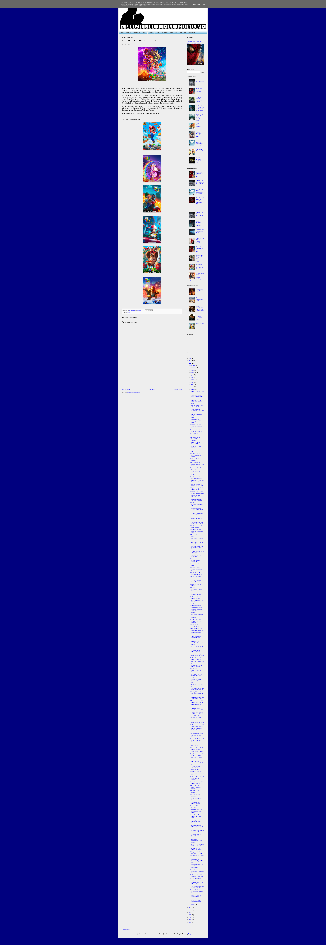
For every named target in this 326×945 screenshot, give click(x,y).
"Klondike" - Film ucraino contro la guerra (196, 514)
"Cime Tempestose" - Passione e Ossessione (199, 223)
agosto (192, 375)
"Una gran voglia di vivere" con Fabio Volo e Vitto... (196, 852)
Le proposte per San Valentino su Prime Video (197, 709)
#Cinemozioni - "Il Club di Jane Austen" (199, 299)
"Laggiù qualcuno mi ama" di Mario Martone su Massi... (196, 548)
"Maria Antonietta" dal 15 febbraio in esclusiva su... (197, 701)
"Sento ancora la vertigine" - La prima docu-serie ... (197, 593)
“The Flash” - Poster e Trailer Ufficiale (195, 625)
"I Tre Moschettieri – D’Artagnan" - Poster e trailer (196, 589)
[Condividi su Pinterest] (152, 310)
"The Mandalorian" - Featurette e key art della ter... (196, 861)
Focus (144, 32)
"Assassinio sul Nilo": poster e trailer (199, 290)
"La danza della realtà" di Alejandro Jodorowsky (196, 500)
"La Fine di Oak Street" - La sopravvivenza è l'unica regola (199, 143)
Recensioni (136, 32)
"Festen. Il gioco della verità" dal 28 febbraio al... (196, 426)
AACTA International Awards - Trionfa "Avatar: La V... (197, 464)
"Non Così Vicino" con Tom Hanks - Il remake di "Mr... (197, 670)
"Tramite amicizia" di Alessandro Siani (195, 705)
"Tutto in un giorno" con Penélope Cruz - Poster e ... (196, 730)
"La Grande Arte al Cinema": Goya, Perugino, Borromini (197, 778)
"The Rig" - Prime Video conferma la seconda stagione (196, 455)
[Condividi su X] (149, 310)
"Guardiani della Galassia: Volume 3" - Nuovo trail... (197, 712)
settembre (193, 372)
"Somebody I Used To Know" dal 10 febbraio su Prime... (197, 773)
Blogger (190, 934)
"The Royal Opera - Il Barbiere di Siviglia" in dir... (196, 693)
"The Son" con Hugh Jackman (195, 795)
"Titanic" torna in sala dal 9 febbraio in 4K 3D (196, 782)
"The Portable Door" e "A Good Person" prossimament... (196, 866)
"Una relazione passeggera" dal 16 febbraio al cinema (197, 654)
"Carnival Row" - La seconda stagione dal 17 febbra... (196, 643)
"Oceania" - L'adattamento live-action (199, 125)
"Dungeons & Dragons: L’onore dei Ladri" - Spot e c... (197, 681)
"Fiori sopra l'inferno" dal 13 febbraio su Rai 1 (197, 748)
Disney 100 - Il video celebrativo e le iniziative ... (196, 717)
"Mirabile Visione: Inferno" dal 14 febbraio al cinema (197, 721)
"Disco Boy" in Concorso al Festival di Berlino (196, 758)
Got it (203, 4)
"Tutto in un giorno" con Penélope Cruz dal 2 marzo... (196, 416)
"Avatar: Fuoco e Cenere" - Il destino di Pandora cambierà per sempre (196, 277)
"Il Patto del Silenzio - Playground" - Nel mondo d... (197, 411)
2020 (190, 912)
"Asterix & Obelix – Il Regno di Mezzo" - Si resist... (196, 896)
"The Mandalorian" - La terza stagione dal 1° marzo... (196, 421)
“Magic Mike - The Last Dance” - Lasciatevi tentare (196, 787)
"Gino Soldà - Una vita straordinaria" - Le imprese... (195, 835)
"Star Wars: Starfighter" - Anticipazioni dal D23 (200, 160)
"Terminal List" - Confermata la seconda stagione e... (196, 841)
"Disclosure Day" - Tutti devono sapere (200, 231)
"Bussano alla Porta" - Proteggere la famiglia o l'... (196, 891)
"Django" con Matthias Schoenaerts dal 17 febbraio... (195, 638)
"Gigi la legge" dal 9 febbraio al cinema (195, 803)
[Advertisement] (152, 374)
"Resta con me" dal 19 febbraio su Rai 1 (195, 597)
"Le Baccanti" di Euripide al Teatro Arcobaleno (197, 481)
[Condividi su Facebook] (150, 310)
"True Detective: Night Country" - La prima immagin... (195, 621)
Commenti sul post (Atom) (133, 392)
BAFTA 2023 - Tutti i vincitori (195, 577)
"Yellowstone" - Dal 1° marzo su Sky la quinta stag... (196, 396)
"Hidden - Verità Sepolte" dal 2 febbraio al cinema (196, 879)
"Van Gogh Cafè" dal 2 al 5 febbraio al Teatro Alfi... (196, 849)
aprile (192, 384)
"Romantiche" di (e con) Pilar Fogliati (196, 555)
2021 (190, 910)
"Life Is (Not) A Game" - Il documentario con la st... (196, 901)
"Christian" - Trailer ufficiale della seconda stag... (196, 569)
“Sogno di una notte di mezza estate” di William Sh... (196, 827)
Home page (152, 389)
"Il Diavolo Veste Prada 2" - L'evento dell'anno (200, 240)
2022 (190, 907)
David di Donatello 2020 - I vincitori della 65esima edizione (200, 308)
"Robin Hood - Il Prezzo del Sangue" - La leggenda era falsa (200, 200)
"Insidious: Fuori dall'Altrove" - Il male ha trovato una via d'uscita (200, 108)
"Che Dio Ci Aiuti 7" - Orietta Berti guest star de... (196, 518)
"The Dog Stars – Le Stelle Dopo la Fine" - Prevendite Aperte (200, 117)
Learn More (196, 4)
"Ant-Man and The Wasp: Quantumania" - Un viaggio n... (196, 676)
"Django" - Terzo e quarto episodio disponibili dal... (197, 492)
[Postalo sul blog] (147, 310)
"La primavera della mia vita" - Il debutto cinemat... (196, 611)
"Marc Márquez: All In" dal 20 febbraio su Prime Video (196, 602)
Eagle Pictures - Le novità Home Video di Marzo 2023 (196, 402)
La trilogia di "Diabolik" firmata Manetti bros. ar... (197, 581)
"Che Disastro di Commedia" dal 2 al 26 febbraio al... (197, 831)
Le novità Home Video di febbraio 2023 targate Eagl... (196, 816)
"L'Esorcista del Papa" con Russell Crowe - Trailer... (197, 523)
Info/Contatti (126, 929)
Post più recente (126, 389)
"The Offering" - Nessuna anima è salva (196, 539)
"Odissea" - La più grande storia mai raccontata (200, 81)
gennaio (193, 904)
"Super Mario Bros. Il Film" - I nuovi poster (197, 543)
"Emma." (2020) (200, 323)
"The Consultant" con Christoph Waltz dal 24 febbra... (196, 504)
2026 (190, 356)
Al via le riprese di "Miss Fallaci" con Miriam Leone (196, 821)
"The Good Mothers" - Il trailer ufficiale (196, 526)
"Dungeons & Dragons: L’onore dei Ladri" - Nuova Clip (195, 560)
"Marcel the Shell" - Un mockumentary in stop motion (196, 811)
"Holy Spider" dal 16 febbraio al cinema (195, 651)
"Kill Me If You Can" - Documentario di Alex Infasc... (196, 473)
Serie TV (128, 32)
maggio (192, 382)
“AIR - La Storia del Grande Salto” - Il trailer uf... (197, 658)
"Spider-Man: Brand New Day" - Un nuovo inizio (200, 90)
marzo (192, 387)
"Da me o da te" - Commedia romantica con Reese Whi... (197, 740)
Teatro (158, 32)
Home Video (173, 32)
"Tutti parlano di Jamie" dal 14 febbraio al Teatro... (197, 725)
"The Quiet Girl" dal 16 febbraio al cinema (196, 666)
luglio (192, 377)
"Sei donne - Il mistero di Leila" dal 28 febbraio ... (196, 430)
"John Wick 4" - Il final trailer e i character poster (197, 633)
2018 (190, 917)
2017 (190, 919)
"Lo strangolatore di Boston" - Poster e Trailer (197, 406)
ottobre (192, 370)
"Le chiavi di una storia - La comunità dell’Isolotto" (197, 477)
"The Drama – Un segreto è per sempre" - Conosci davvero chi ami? (200, 258)
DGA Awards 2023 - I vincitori (195, 584)
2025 (190, 358)
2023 (190, 363)
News (122, 32)
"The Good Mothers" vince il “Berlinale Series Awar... (197, 496)
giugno (192, 379)
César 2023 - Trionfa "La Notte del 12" (196, 443)
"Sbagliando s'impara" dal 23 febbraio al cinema (197, 488)
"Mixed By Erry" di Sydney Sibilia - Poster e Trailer (197, 845)
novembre (193, 367)
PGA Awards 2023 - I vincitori (195, 450)
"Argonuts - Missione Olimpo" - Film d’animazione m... (195, 768)
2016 (190, 922)
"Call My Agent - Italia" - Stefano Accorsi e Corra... (197, 875)
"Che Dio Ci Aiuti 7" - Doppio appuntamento (196, 573)
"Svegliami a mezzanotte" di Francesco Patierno (197, 754)
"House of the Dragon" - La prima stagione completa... (197, 689)
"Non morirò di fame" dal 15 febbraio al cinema (197, 883)
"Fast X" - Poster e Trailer (196, 751)
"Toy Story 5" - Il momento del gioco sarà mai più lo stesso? (199, 266)
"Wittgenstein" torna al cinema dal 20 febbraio (196, 606)
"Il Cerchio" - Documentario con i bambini (197, 744)
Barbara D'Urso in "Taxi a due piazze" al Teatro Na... (196, 735)
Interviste (164, 32)
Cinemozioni (191, 32)
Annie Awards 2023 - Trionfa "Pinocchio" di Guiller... (196, 439)
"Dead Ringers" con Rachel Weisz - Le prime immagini (196, 616)
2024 (190, 360)
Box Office (183, 32)
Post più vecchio (178, 389)
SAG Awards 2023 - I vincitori (195, 434)
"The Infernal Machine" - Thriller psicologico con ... (196, 509)
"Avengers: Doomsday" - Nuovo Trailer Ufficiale (199, 99)
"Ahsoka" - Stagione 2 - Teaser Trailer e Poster (199, 134)
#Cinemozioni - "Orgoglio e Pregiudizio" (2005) (199, 317)
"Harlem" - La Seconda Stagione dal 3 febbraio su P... (197, 871)
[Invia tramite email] (145, 310)
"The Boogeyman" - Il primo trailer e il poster (197, 856)
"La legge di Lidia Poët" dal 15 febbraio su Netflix (197, 698)
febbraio (193, 389)
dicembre (193, 365)
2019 (190, 915)
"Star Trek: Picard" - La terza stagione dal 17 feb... (197, 629)
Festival (151, 32)
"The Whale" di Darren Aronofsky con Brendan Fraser (196, 531)
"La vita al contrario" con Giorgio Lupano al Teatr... (197, 485)
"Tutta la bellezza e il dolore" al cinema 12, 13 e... (196, 763)
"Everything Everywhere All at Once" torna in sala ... (197, 887)
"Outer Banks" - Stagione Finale (199, 150)
